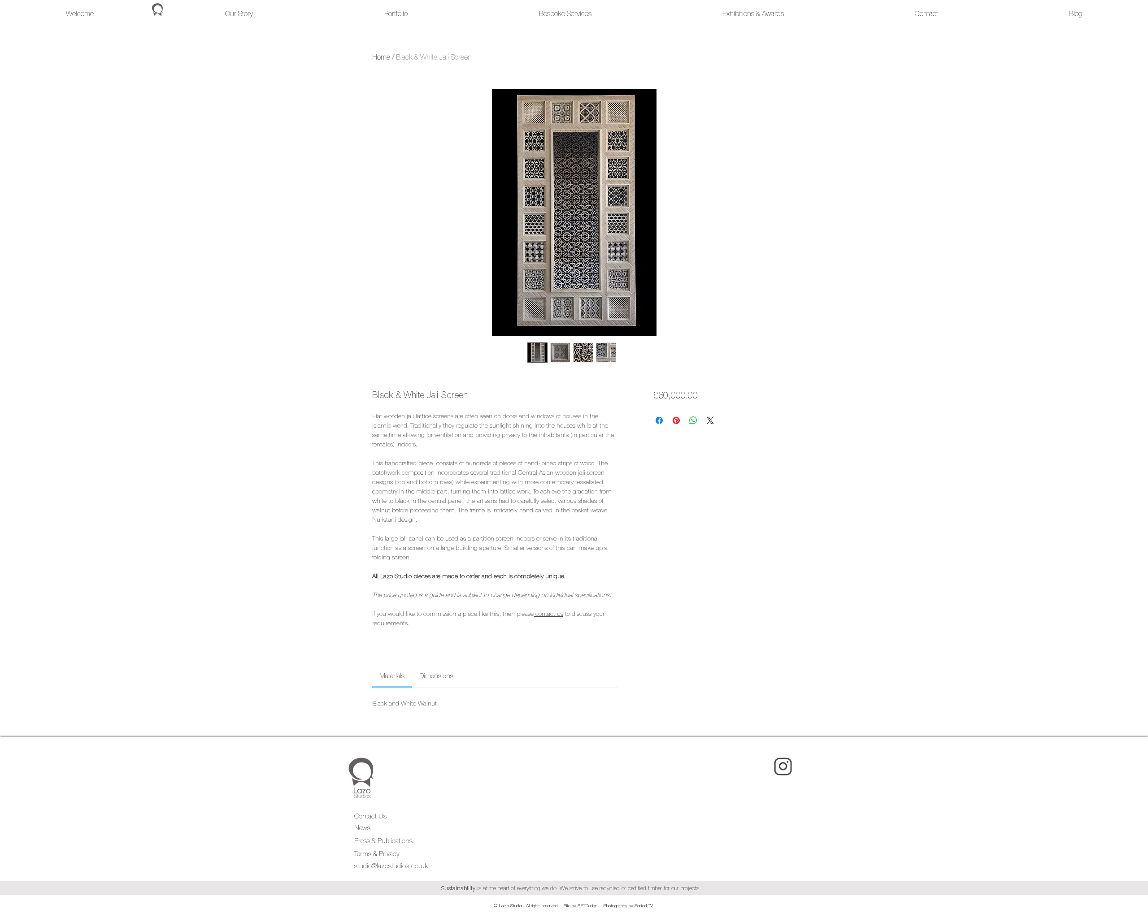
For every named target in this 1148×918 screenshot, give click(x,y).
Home (381, 57)
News (362, 827)
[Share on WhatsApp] (693, 420)
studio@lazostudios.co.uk (391, 866)
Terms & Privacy (377, 853)
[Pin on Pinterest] (676, 420)
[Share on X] (710, 420)
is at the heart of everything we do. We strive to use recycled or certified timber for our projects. (572, 888)
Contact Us (370, 816)
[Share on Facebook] (659, 420)
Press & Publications (383, 840)
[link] (391, 676)
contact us (549, 613)
